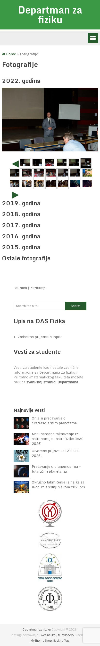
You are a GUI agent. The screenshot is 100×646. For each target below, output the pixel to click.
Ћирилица (37, 288)
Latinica (20, 288)
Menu (93, 38)
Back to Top (61, 641)
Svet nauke (48, 635)
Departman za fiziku (50, 14)
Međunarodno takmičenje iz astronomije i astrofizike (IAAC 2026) (57, 439)
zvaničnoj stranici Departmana (52, 382)
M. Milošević (66, 635)
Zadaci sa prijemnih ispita (40, 337)
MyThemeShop (41, 641)
